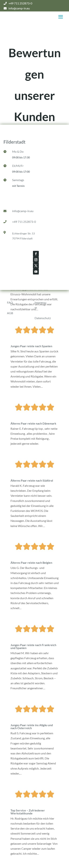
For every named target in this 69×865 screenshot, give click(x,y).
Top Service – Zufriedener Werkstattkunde (27, 812)
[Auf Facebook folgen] (36, 254)
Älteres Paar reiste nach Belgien (31, 562)
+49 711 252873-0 (24, 221)
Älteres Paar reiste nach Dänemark (33, 423)
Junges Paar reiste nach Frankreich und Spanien (33, 646)
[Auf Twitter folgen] (36, 266)
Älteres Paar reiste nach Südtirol (31, 480)
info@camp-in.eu (22, 211)
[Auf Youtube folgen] (36, 271)
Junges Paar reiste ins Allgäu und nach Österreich (31, 726)
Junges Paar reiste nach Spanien (31, 346)
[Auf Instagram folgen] (36, 260)
